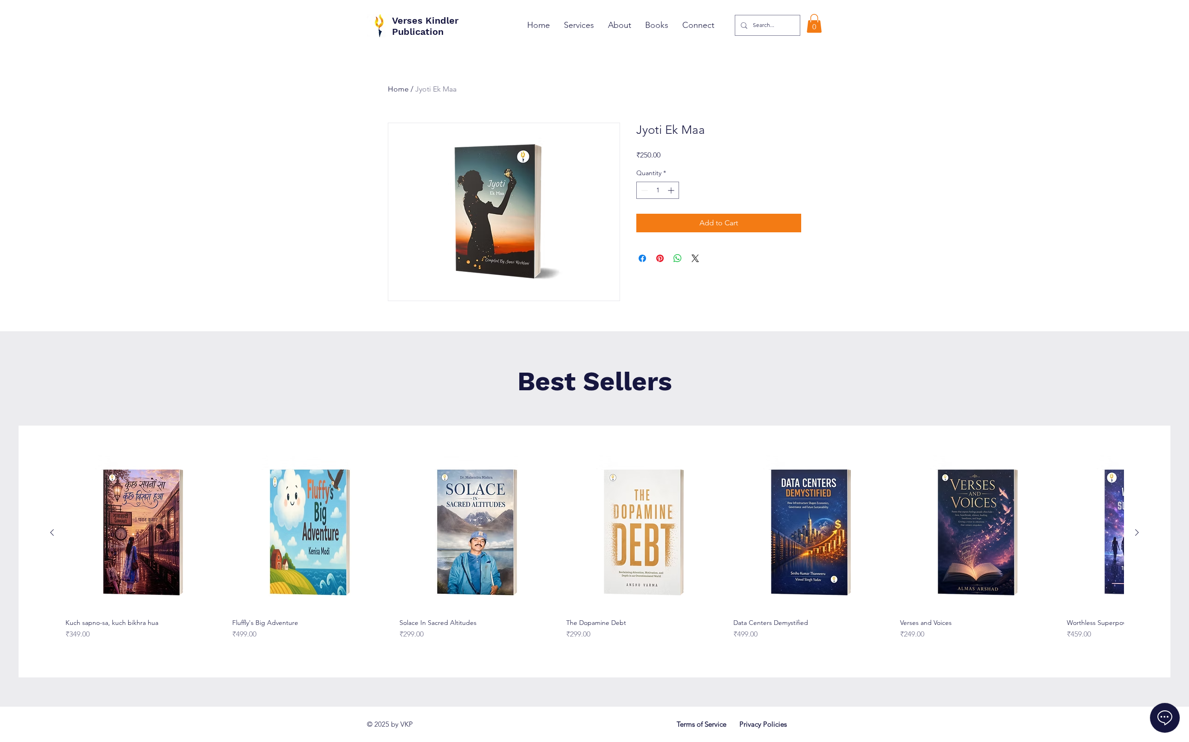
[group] (594, 551)
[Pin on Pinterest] (660, 258)
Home (398, 89)
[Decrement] (643, 190)
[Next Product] (1137, 532)
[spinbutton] (657, 190)
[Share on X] (695, 258)
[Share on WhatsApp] (677, 258)
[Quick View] (143, 533)
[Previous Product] (52, 532)
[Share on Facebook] (642, 258)
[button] (814, 23)
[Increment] (672, 190)
